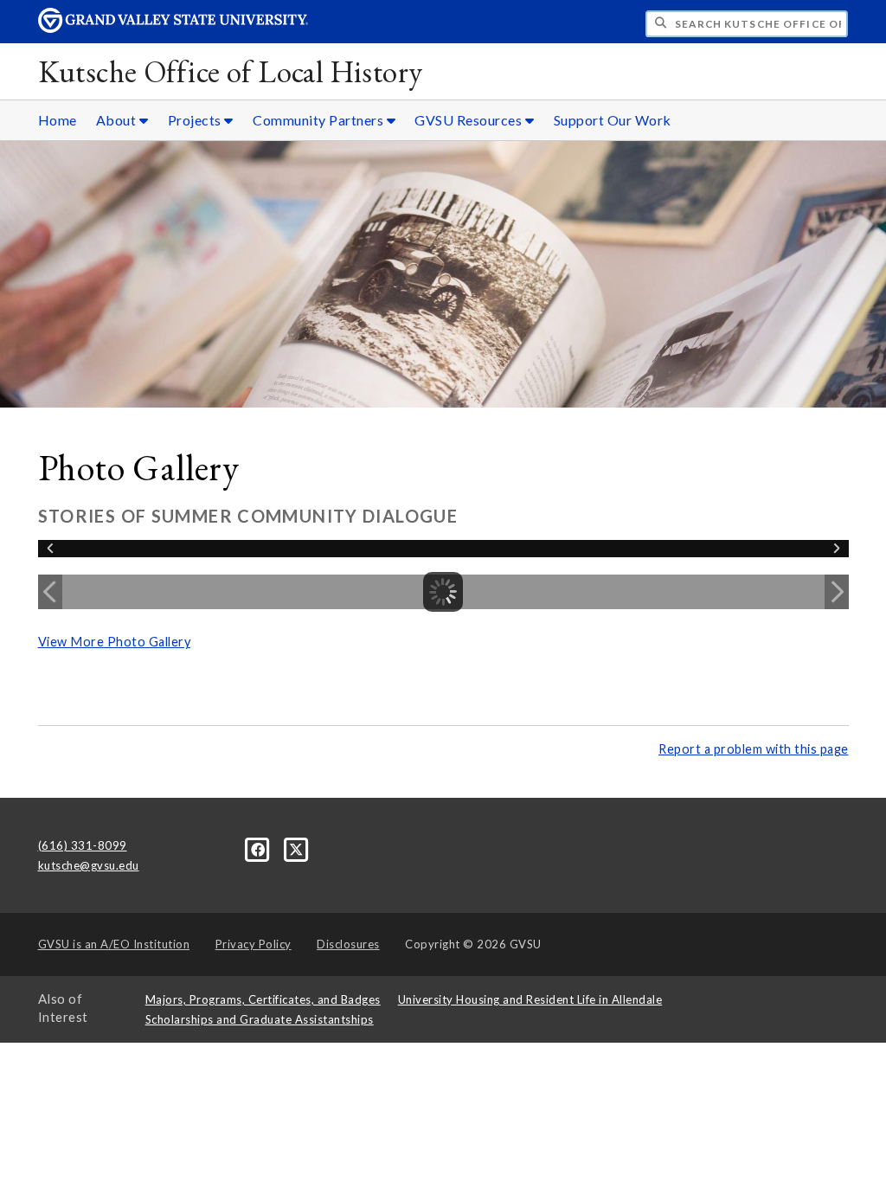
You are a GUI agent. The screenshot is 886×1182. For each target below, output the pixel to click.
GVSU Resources (469, 120)
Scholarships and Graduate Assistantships (259, 1019)
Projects (196, 120)
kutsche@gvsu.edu (88, 865)
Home (57, 120)
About (117, 120)
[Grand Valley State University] (173, 28)
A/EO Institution (114, 944)
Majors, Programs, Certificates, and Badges (263, 999)
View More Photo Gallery (114, 641)
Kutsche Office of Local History (230, 71)
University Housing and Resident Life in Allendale (530, 999)
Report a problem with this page (753, 749)
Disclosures (348, 944)
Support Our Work (612, 120)
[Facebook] (260, 848)
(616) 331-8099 (82, 845)
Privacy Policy (253, 944)
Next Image (837, 592)
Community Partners (320, 120)
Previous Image (50, 592)
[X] (296, 848)
